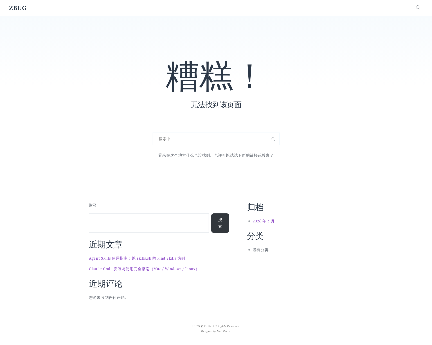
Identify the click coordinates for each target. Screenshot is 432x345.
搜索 (92, 205)
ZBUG (18, 8)
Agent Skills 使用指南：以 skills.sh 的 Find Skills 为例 (137, 258)
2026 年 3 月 (264, 221)
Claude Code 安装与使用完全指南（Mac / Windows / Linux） (144, 268)
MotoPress (223, 331)
